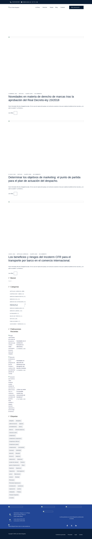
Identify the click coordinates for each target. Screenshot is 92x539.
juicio (10, 474)
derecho (11, 453)
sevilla (19, 488)
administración (13, 423)
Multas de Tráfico (15, 316)
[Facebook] (67, 525)
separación (12, 488)
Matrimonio (17, 474)
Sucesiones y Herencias (16, 324)
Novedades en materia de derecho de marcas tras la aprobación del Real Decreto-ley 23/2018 (41, 98)
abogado (11, 420)
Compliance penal (13, 444)
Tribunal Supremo (13, 494)
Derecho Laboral (15, 310)
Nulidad (17, 477)
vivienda (11, 497)
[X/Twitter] (71, 525)
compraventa (12, 447)
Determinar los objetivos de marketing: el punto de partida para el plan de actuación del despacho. (44, 179)
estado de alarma (13, 462)
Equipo (51, 7)
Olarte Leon (29, 93)
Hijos (23, 465)
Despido (18, 453)
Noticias (21, 93)
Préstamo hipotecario (14, 482)
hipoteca (11, 468)
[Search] (24, 281)
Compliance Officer (14, 441)
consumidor (21, 447)
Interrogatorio (20, 471)
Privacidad (70, 534)
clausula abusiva (19, 429)
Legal (75, 534)
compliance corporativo (15, 438)
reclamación (12, 485)
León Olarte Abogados (21, 533)
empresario (12, 459)
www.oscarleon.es (26, 526)
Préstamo (11, 480)
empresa (18, 456)
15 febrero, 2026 (21, 348)
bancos (11, 429)
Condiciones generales (60, 534)
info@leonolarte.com (27, 2)
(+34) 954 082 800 (16, 2)
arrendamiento (13, 426)
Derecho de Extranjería (17, 301)
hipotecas (18, 468)
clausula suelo (13, 432)
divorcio (11, 456)
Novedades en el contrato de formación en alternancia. (21, 343)
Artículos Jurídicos (22, 254)
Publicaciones (14, 321)
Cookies (81, 534)
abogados (18, 420)
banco (20, 426)
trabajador (12, 491)
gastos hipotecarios (14, 465)
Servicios (45, 7)
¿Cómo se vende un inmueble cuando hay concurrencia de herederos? (21, 393)
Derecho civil (14, 299)
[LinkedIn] (75, 525)
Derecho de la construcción (14, 305)
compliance (12, 435)
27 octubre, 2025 (21, 399)
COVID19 (18, 450)
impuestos (12, 471)
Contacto (62, 7)
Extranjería (13, 313)
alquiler (21, 423)
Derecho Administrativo (16, 296)
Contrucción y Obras (16, 293)
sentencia (20, 485)
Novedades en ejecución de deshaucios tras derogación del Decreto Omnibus (21, 364)
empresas (19, 459)
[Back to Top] (89, 536)
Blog (56, 7)
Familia (22, 462)
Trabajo (19, 491)
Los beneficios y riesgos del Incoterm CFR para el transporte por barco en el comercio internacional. (39, 258)
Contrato (11, 450)
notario (11, 477)
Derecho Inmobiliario (16, 308)
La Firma (37, 7)
